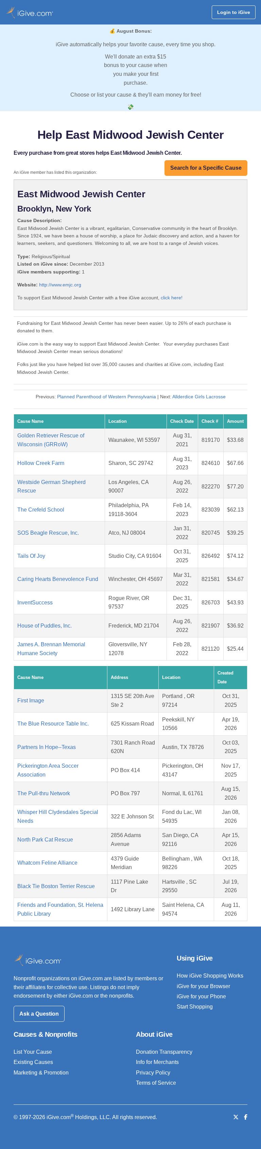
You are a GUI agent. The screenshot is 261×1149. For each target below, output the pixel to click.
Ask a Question (39, 1014)
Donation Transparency (164, 1052)
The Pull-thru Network (43, 793)
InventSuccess (35, 602)
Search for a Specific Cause (206, 168)
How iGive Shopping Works (210, 976)
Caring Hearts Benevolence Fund (57, 579)
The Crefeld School (40, 510)
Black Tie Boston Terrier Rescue (56, 886)
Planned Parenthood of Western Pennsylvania (106, 396)
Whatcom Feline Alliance (47, 863)
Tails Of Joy (31, 556)
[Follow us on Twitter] (236, 1117)
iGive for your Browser (203, 986)
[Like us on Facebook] (245, 1117)
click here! (171, 297)
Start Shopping (195, 1007)
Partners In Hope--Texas (46, 747)
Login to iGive (233, 12)
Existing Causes (33, 1062)
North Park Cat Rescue (45, 840)
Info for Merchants (157, 1062)
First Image (30, 700)
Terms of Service (156, 1083)
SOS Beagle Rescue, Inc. (48, 533)
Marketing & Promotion (41, 1073)
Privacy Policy (153, 1073)
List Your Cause (33, 1052)
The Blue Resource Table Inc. (53, 724)
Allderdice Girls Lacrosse (199, 396)
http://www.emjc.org (60, 284)
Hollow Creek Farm (40, 463)
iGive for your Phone (201, 996)
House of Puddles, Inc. (44, 626)
